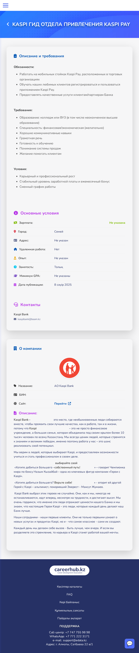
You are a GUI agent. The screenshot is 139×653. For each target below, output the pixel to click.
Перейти (60, 404)
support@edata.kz (75, 640)
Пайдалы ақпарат (69, 618)
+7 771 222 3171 (78, 636)
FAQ (69, 594)
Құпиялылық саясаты (69, 610)
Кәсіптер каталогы (69, 586)
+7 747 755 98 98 (77, 632)
